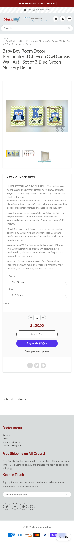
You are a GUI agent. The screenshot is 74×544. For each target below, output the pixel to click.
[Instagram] (31, 506)
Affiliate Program (12, 445)
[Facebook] (15, 506)
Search (6, 435)
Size (11, 289)
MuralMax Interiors (41, 527)
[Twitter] (6, 506)
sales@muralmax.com (38, 9)
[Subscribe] (67, 494)
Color (12, 276)
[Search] (69, 28)
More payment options (37, 351)
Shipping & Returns (13, 441)
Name (6, 303)
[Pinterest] (23, 506)
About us (8, 438)
